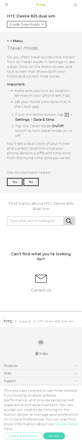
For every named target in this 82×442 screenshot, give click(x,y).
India (43, 354)
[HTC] (41, 4)
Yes (14, 182)
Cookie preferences (23, 436)
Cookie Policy (66, 424)
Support (25, 321)
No (31, 182)
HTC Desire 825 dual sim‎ (56, 321)
